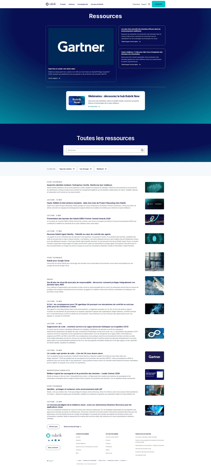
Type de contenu (67, 169)
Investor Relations (81, 443)
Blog (77, 453)
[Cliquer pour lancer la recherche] (142, 150)
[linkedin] (49, 440)
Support (143, 4)
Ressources (109, 453)
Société (78, 437)
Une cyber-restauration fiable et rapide (146, 437)
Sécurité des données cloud (143, 448)
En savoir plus (92, 106)
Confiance (123, 460)
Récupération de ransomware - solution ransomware (150, 445)
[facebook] (55, 440)
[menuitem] (63, 4)
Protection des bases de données (145, 452)
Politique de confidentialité (89, 460)
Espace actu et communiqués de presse (87, 446)
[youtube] (58, 440)
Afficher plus (53, 426)
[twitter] (52, 440)
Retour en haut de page (71, 426)
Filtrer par (51, 169)
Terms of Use (102, 460)
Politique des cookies (113, 460)
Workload (102, 169)
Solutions (108, 443)
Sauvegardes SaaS (141, 455)
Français (50, 460)
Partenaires (136, 4)
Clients (107, 450)
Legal (79, 460)
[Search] (149, 4)
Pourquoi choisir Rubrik (112, 437)
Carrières (78, 450)
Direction (78, 440)
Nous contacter (53, 447)
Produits (108, 440)
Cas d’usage (86, 169)
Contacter (158, 4)
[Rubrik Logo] (51, 4)
